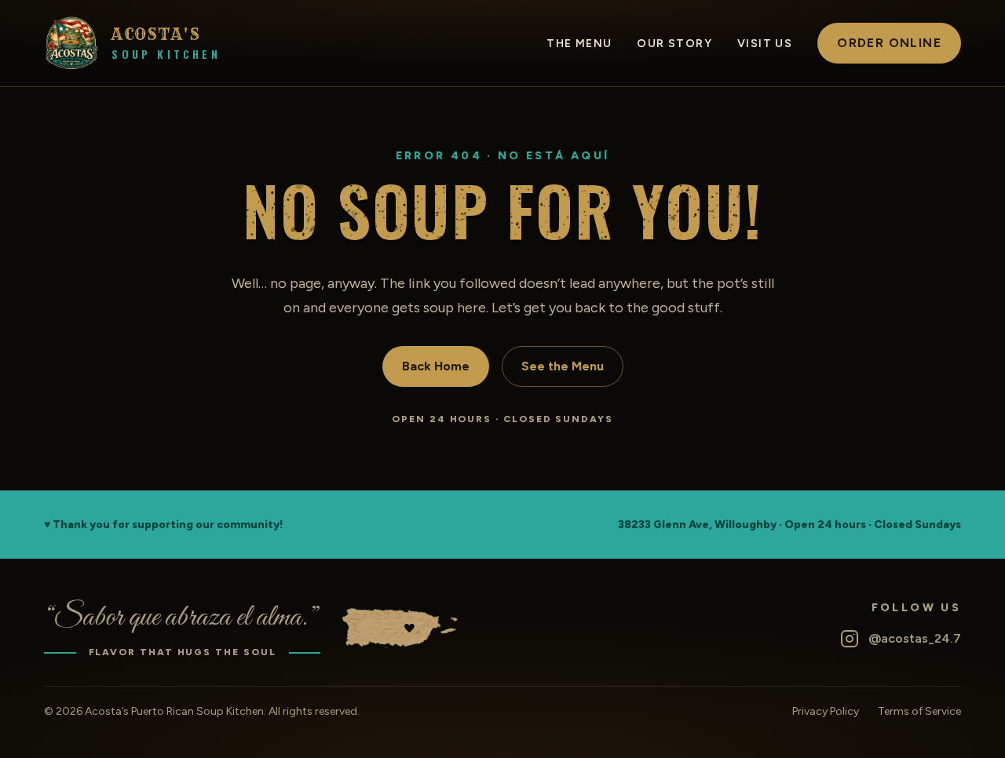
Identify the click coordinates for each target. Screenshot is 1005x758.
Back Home (436, 366)
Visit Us (764, 43)
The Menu (579, 43)
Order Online (889, 42)
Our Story (674, 43)
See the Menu (562, 366)
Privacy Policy (825, 711)
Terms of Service (919, 711)
